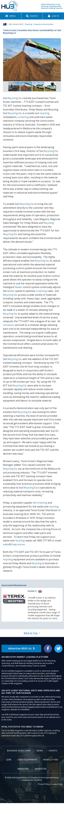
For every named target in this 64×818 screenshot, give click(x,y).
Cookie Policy (57, 784)
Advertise (41, 768)
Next (58, 60)
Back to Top (31, 633)
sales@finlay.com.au (14, 544)
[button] (10, 16)
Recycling (13, 98)
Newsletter (50, 759)
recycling (44, 113)
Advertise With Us (20, 648)
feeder (18, 287)
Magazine (23, 768)
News (40, 750)
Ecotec (31, 591)
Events (53, 750)
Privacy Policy (43, 784)
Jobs (8, 759)
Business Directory (19, 750)
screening (23, 117)
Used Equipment (27, 759)
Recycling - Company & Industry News (39, 24)
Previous (5, 60)
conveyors (8, 325)
